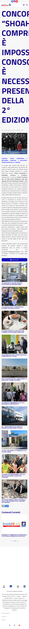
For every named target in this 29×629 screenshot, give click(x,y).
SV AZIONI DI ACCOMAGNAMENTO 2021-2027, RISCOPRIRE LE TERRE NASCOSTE (13, 403)
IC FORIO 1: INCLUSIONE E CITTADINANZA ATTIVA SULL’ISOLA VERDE (14, 451)
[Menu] (23, 5)
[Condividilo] (7, 506)
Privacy (4, 620)
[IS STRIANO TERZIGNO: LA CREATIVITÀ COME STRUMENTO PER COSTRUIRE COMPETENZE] (14, 312)
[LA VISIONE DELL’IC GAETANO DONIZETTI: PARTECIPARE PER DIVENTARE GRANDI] (14, 264)
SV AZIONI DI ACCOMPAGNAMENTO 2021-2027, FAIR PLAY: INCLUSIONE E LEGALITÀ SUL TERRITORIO (13, 476)
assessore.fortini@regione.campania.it (11, 251)
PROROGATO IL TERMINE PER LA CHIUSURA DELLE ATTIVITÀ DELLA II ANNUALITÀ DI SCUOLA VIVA (14, 535)
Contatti (4, 616)
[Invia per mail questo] (3, 506)
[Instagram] (14, 1)
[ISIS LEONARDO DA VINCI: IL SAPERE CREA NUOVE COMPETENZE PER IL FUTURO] (14, 335)
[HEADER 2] (6, 5)
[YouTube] (17, 1)
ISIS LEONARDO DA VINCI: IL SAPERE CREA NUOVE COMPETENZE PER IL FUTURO (14, 355)
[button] (27, 5)
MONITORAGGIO (6, 613)
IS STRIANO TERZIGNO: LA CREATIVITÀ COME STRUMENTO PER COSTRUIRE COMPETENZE (13, 331)
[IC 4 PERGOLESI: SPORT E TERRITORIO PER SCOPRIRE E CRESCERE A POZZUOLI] (14, 288)
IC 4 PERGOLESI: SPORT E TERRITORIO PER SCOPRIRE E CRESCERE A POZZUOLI (12, 307)
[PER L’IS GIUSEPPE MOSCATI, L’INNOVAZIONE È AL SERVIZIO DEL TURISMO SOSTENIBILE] (14, 359)
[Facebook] (12, 1)
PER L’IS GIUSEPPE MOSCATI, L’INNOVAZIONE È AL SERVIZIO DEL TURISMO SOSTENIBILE (14, 379)
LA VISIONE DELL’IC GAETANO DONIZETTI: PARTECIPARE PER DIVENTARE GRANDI (12, 283)
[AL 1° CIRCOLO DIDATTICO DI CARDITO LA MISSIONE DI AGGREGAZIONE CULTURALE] (14, 407)
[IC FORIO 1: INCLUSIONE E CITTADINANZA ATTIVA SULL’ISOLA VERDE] (14, 431)
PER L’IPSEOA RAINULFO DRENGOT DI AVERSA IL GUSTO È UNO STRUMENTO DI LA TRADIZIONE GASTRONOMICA (14, 501)
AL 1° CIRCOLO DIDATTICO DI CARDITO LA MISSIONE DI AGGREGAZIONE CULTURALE (12, 427)
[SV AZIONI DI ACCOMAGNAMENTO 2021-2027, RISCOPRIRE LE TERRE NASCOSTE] (14, 383)
